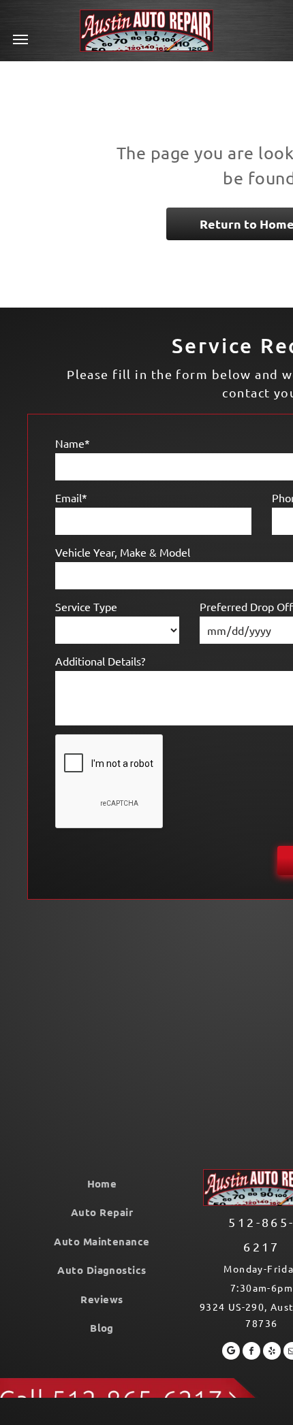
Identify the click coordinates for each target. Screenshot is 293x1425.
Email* (71, 497)
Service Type (86, 606)
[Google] (231, 1352)
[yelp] (272, 1352)
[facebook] (251, 1352)
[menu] (20, 39)
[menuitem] (102, 1183)
